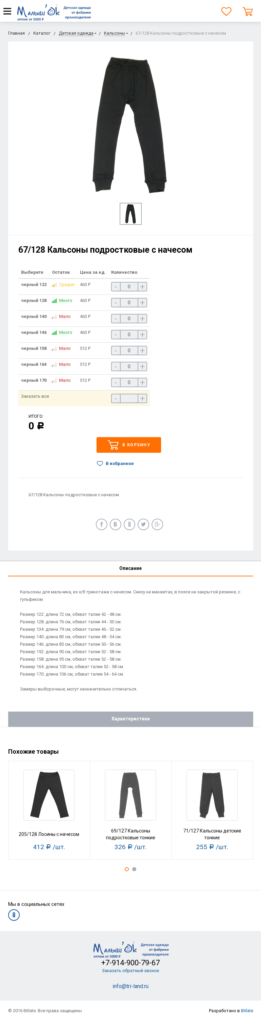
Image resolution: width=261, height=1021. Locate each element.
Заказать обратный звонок (130, 970)
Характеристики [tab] (130, 718)
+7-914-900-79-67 (130, 963)
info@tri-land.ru (130, 986)
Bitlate (247, 1010)
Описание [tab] (130, 568)
